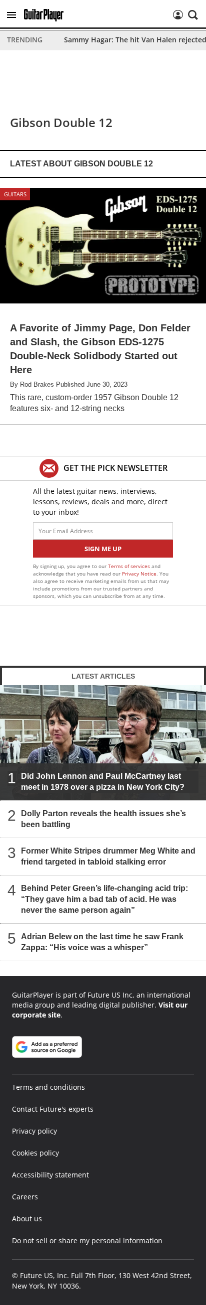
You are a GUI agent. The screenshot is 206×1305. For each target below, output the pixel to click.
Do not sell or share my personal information (87, 1240)
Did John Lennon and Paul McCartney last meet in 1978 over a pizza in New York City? (102, 781)
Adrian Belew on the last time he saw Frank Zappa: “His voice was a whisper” (102, 942)
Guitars (15, 194)
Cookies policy (35, 1153)
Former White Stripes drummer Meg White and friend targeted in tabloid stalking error (108, 856)
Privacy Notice (139, 573)
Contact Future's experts (53, 1109)
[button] (11, 15)
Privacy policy (34, 1131)
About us (27, 1218)
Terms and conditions (48, 1087)
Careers (25, 1196)
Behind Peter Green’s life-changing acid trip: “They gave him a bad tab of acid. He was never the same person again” (104, 899)
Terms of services (130, 566)
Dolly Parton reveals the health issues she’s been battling (103, 819)
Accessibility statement (50, 1174)
